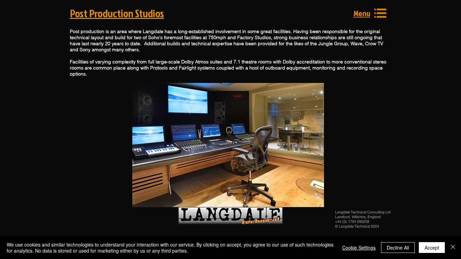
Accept (432, 247)
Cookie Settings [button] (359, 247)
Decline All (398, 247)
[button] (362, 13)
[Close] (453, 247)
